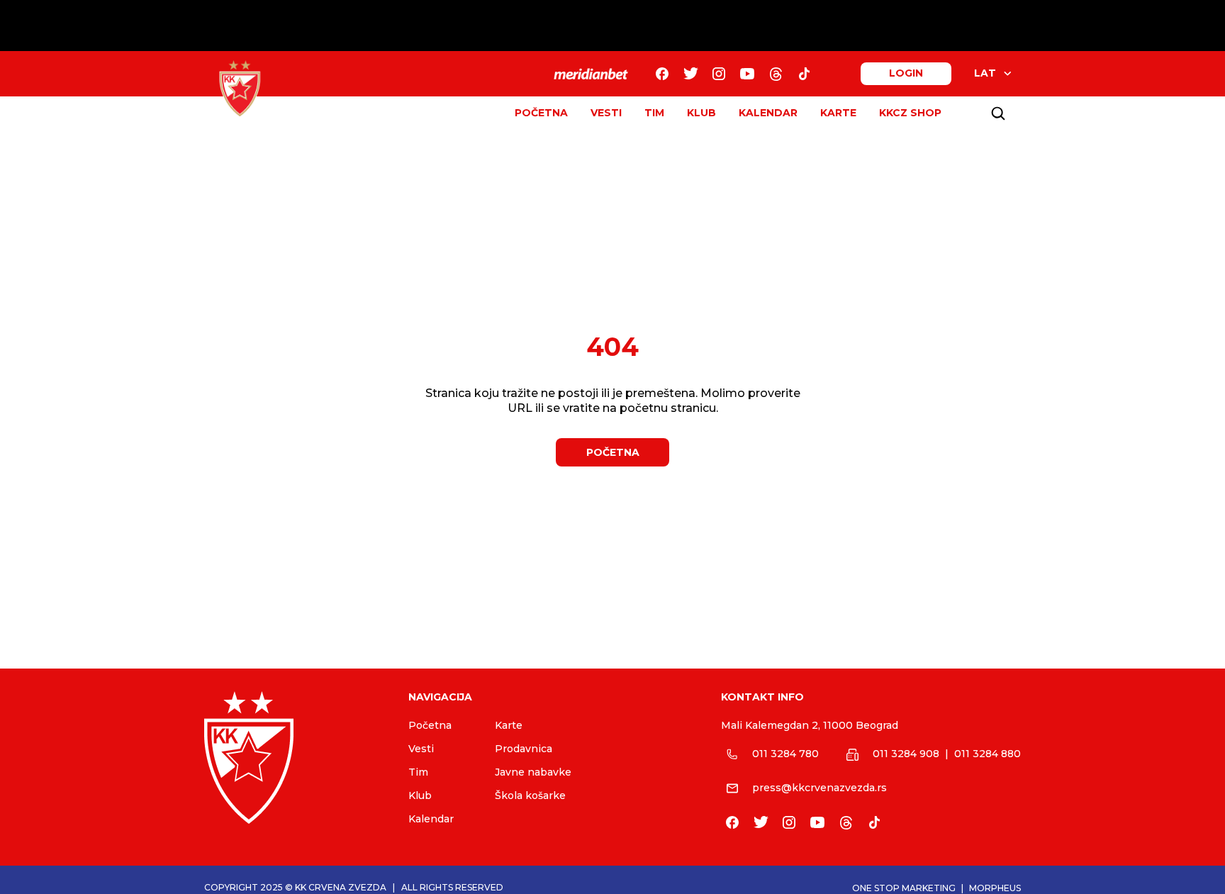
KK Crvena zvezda (340, 887)
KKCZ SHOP (910, 112)
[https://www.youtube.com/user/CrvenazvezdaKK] (747, 73)
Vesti (421, 748)
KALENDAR (768, 112)
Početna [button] (612, 452)
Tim (418, 772)
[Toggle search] (998, 113)
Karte (508, 725)
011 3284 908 (906, 753)
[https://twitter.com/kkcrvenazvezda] (690, 73)
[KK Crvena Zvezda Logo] (240, 88)
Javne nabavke (533, 772)
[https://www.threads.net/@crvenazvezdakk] (775, 73)
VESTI (606, 112)
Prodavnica (523, 748)
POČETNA (541, 112)
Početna (430, 725)
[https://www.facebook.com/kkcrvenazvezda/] (662, 73)
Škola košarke (530, 795)
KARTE (838, 112)
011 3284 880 (987, 753)
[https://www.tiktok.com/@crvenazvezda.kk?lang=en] (804, 73)
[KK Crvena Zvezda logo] (295, 757)
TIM (654, 112)
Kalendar (431, 818)
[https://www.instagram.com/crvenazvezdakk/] (718, 73)
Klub (420, 795)
